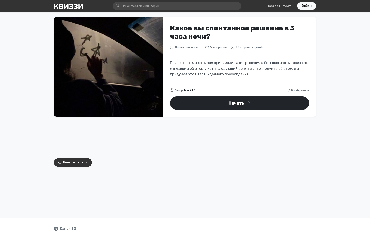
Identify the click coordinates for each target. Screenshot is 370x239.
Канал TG (68, 229)
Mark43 (189, 90)
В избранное (300, 90)
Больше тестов (75, 162)
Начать (236, 103)
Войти (307, 6)
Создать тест (279, 6)
